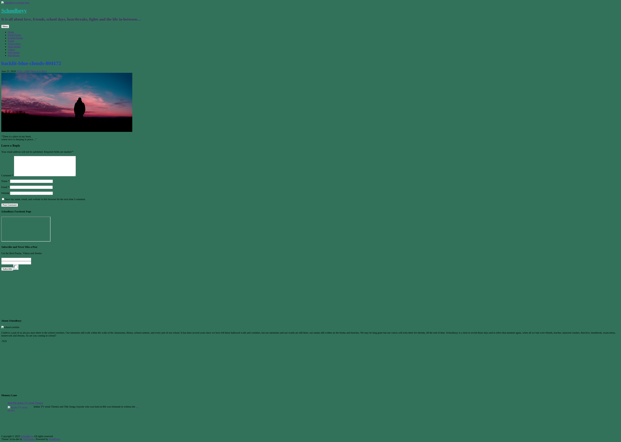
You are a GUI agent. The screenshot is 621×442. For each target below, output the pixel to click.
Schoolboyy (14, 10)
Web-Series (13, 52)
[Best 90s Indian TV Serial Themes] (20, 418)
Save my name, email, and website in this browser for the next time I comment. (45, 199)
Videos (11, 49)
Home (11, 32)
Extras (11, 40)
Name (5, 181)
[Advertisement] (98, 293)
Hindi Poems (14, 35)
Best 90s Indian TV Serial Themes (25, 403)
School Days (14, 43)
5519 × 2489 (22, 71)
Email (5, 187)
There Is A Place (38, 71)
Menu (5, 26)
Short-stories (14, 46)
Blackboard (14, 55)
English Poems (15, 38)
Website (5, 193)
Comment (7, 175)
